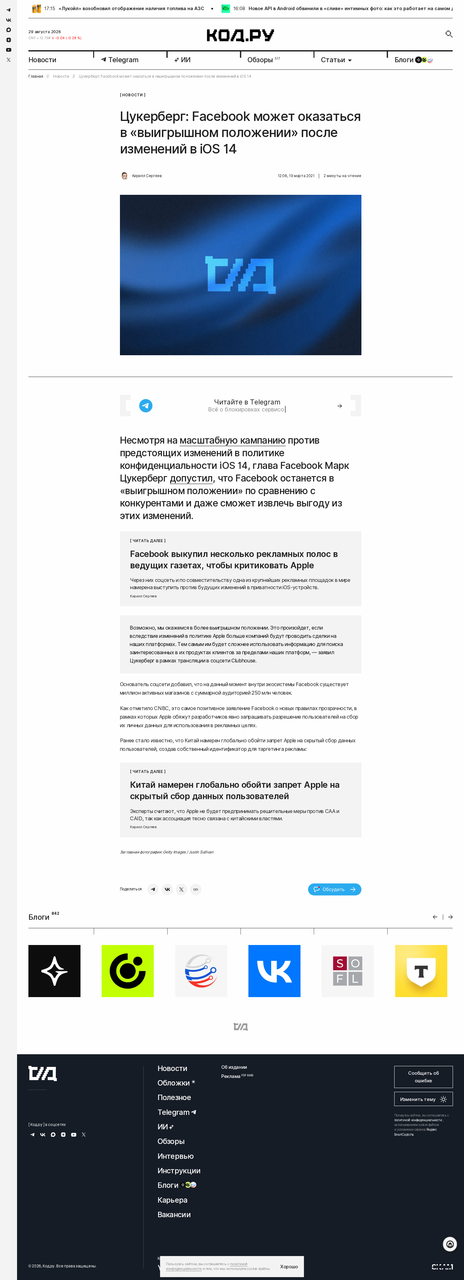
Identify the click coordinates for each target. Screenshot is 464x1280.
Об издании (234, 1067)
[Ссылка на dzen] (8, 40)
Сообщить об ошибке (423, 1076)
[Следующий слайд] (450, 917)
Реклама (234, 1076)
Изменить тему (418, 1099)
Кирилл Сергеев (147, 176)
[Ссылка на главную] (42, 1073)
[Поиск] (449, 34)
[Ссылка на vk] (8, 20)
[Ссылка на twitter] (8, 60)
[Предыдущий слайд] (435, 917)
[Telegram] (153, 889)
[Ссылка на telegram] (8, 10)
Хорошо (289, 1266)
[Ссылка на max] (8, 30)
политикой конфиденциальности (418, 1120)
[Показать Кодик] (450, 1244)
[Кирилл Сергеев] (124, 176)
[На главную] (240, 35)
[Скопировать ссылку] (195, 889)
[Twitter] (181, 889)
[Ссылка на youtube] (8, 49)
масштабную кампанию (233, 440)
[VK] (167, 889)
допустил (191, 478)
